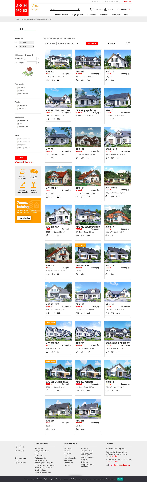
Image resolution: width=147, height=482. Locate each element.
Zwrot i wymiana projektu (44, 463)
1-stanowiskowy (24, 139)
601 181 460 (127, 1)
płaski (20, 124)
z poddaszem (23, 93)
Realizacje (116, 15)
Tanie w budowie (87, 457)
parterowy (21, 87)
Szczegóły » (66, 74)
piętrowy (21, 90)
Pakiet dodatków (41, 460)
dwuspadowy (23, 121)
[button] (78, 9)
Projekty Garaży (78, 15)
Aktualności (92, 15)
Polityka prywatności (42, 451)
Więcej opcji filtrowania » (24, 162)
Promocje (111, 43)
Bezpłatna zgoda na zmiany (45, 465)
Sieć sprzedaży (20, 458)
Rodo (37, 453)
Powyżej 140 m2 (87, 451)
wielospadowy (23, 127)
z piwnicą (21, 108)
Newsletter (98, 1)
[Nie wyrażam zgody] (145, 479)
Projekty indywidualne (43, 472)
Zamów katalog (24, 218)
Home (17, 19)
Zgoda (120, 479)
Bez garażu (68, 448)
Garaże (66, 455)
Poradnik (103, 15)
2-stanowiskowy (24, 142)
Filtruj (21, 158)
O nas (17, 460)
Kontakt (127, 15)
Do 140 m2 (68, 453)
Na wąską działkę (70, 458)
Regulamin (39, 448)
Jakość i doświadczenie (43, 467)
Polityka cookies (40, 458)
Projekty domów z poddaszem (87, 465)
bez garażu (22, 145)
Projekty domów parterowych (86, 454)
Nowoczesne (68, 463)
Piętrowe (67, 465)
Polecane (84, 448)
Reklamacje (39, 455)
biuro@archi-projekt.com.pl (120, 465)
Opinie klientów (20, 463)
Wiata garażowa (24, 148)
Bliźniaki (67, 451)
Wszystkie (92, 43)
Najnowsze (68, 460)
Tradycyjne (85, 459)
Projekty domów (61, 15)
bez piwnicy (22, 105)
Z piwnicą (84, 462)
